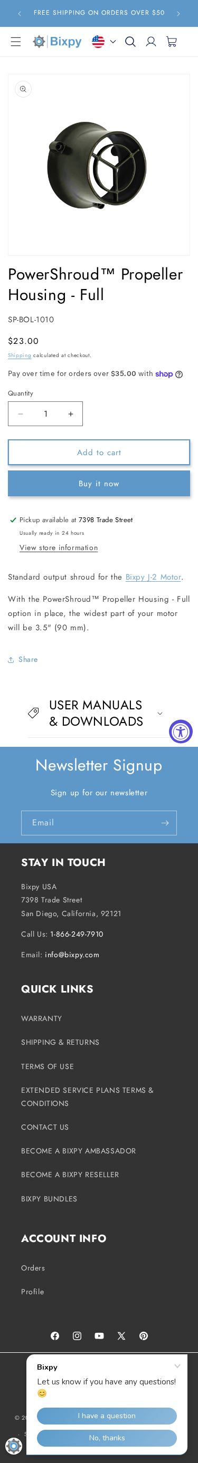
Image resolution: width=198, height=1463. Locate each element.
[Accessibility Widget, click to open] (181, 732)
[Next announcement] (178, 13)
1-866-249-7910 (76, 934)
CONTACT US (45, 1127)
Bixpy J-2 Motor (153, 577)
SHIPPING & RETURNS (60, 1042)
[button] (16, 41)
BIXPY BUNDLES (49, 1199)
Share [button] (28, 659)
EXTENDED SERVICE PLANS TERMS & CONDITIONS (87, 1097)
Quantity (20, 393)
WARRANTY (41, 1018)
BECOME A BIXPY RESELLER (70, 1174)
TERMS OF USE (47, 1066)
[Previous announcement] (19, 13)
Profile (32, 1291)
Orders (33, 1268)
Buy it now (99, 483)
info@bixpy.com (72, 954)
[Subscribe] (164, 823)
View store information (59, 547)
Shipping (20, 355)
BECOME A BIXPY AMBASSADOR (78, 1151)
